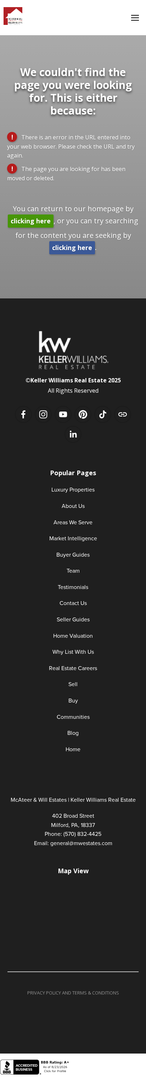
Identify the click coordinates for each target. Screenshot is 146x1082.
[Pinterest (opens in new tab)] (82, 414)
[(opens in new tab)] (35, 1073)
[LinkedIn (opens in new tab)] (73, 434)
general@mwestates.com (81, 843)
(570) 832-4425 (82, 834)
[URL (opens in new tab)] (122, 414)
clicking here (31, 221)
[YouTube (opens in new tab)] (63, 414)
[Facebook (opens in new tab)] (23, 414)
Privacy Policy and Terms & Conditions (73, 993)
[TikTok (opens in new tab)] (102, 414)
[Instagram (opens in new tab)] (43, 414)
